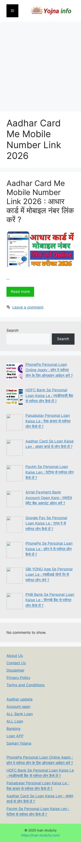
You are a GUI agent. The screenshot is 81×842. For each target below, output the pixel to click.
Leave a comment (27, 307)
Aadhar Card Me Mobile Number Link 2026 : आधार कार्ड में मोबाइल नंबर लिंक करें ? (40, 201)
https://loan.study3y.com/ (40, 835)
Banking (13, 728)
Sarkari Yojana (18, 743)
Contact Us (16, 663)
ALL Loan (14, 721)
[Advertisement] (40, 64)
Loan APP (15, 736)
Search (12, 330)
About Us (14, 655)
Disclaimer (15, 670)
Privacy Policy (18, 678)
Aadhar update (19, 699)
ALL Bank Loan (19, 714)
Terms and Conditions (25, 685)
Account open (18, 706)
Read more (20, 291)
